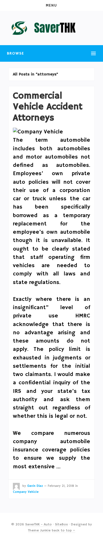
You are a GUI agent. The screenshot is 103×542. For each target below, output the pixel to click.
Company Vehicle (26, 492)
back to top (62, 530)
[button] (51, 5)
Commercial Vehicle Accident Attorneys (47, 107)
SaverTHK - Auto (38, 524)
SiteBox (61, 524)
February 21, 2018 (61, 486)
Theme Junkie (39, 530)
